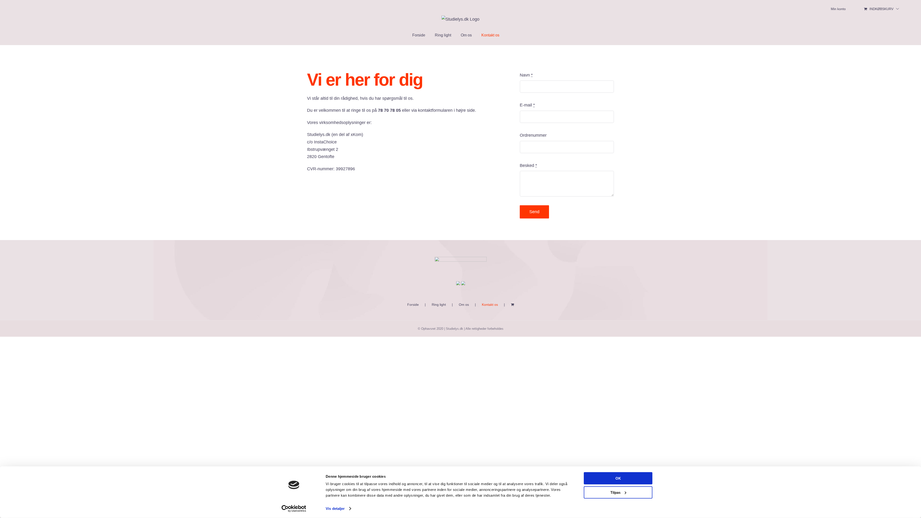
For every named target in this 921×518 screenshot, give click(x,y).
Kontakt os (490, 304)
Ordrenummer (533, 135)
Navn (526, 75)
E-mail (527, 105)
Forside (413, 304)
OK (618, 478)
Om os (464, 304)
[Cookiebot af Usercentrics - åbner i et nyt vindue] (294, 508)
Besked (528, 165)
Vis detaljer (335, 508)
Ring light (439, 304)
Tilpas (615, 492)
